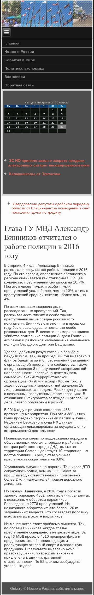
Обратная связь (19, 85)
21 (44, 122)
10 (8, 118)
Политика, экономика (24, 68)
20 (35, 122)
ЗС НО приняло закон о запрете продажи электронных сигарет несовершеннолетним (48, 162)
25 (17, 126)
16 (61, 118)
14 (44, 118)
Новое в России (19, 51)
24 (8, 126)
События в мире (19, 60)
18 (17, 122)
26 (26, 126)
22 (53, 122)
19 (26, 122)
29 (53, 126)
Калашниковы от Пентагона (34, 174)
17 (8, 122)
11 (17, 118)
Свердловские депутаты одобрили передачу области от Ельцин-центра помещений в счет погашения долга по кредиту (51, 208)
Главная (11, 43)
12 (26, 118)
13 (35, 118)
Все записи (14, 77)
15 (53, 118)
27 (35, 126)
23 (61, 122)
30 (61, 126)
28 (44, 126)
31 (8, 131)
